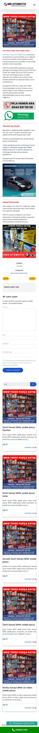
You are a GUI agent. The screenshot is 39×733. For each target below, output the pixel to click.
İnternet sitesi (7, 352)
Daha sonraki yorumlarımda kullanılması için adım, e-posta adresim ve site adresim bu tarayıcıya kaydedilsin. (19, 363)
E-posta (6, 343)
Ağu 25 (5, 444)
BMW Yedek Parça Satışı (19, 273)
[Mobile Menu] (34, 4)
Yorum (5, 307)
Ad (4, 335)
